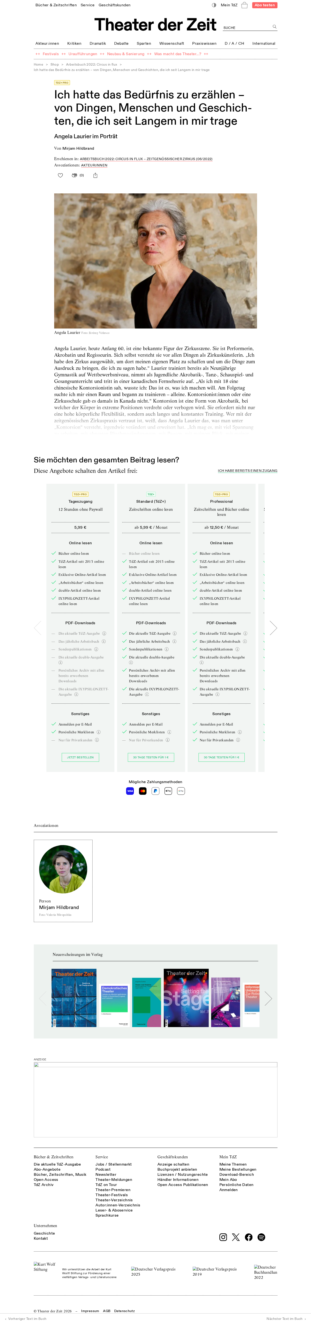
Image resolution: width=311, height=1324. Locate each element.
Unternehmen (45, 1225)
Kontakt (41, 1238)
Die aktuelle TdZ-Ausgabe (57, 1164)
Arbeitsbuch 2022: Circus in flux (91, 64)
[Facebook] (249, 1237)
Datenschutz (124, 1311)
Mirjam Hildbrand (78, 148)
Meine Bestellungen (238, 1169)
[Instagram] (223, 1237)
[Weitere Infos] (104, 633)
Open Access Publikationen (182, 1184)
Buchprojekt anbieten (177, 1169)
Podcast (103, 1169)
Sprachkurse (107, 1215)
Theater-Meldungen (113, 1179)
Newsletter (105, 1174)
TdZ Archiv (44, 1184)
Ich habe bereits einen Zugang (247, 471)
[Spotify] (261, 1237)
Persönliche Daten (236, 1184)
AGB (106, 1311)
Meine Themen (233, 1164)
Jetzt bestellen (80, 757)
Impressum (90, 1311)
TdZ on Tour (106, 1184)
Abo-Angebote (47, 1169)
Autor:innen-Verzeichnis (117, 1205)
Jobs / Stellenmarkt (113, 1164)
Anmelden (228, 1189)
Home (38, 64)
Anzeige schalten (173, 1164)
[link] (56, 5)
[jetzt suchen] (274, 27)
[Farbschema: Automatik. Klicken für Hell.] (214, 5)
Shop (55, 64)
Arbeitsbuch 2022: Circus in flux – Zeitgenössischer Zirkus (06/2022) (146, 159)
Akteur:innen (94, 165)
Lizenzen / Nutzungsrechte (182, 1174)
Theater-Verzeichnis (114, 1200)
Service (101, 1157)
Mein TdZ (228, 1157)
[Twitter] (236, 1237)
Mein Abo (228, 1179)
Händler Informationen (178, 1179)
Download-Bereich (236, 1174)
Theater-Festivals (111, 1195)
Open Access (46, 1179)
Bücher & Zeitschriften (54, 1157)
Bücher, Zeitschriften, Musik (60, 1174)
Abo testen (265, 5)
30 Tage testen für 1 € (151, 757)
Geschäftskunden (172, 1157)
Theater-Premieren (112, 1189)
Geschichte (44, 1233)
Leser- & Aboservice (114, 1210)
